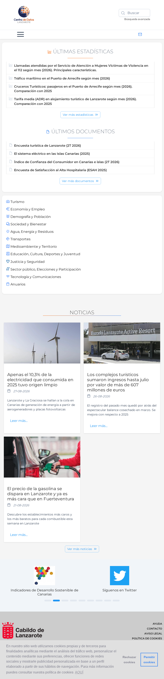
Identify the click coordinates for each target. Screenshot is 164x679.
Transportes (20, 239)
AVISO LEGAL (153, 633)
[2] (56, 600)
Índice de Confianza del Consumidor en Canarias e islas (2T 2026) (66, 162)
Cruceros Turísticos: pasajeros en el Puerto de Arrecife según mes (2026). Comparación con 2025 (73, 88)
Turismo (17, 202)
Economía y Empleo (27, 209)
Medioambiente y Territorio (33, 247)
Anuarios (17, 284)
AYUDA (157, 623)
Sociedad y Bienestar (28, 224)
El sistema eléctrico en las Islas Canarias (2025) (52, 154)
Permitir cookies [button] (149, 659)
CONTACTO (154, 628)
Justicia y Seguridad (27, 262)
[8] (107, 600)
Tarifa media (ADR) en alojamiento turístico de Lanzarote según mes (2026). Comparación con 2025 (75, 101)
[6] (90, 600)
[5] (82, 600)
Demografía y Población (30, 217)
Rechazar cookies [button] (129, 659)
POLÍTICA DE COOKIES (147, 638)
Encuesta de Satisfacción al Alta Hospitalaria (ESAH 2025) (60, 170)
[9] (116, 600)
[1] (47, 600)
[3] (65, 600)
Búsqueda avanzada (137, 19)
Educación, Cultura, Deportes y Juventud (45, 254)
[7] (99, 600)
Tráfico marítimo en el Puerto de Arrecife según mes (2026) (62, 78)
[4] (73, 600)
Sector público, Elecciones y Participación (45, 269)
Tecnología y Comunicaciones (35, 277)
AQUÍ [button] (79, 672)
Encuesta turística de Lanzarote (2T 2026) (47, 145)
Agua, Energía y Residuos (32, 232)
